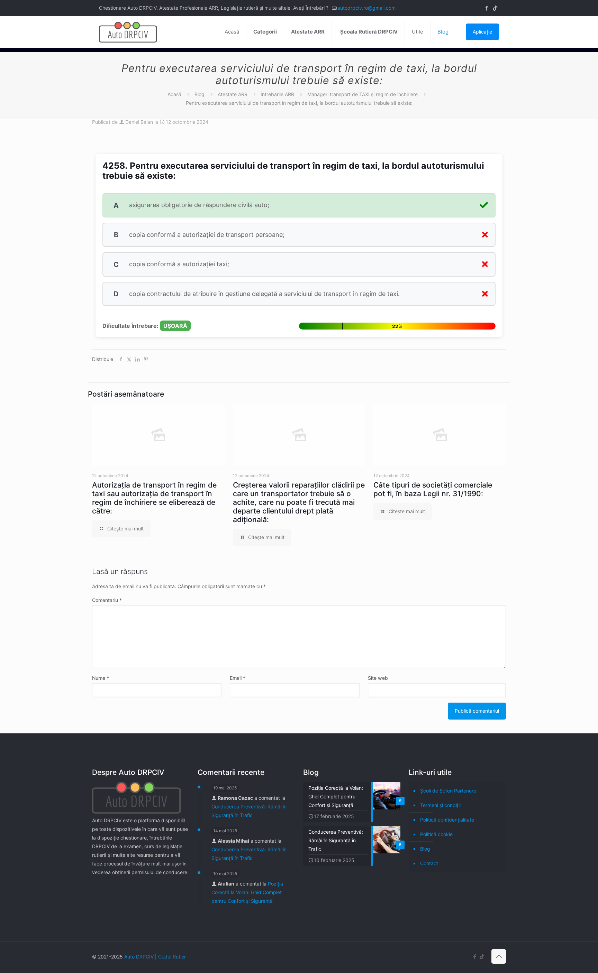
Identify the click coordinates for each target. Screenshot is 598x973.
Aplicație (482, 32)
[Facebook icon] (486, 8)
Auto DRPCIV (139, 957)
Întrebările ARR (277, 94)
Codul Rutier (172, 957)
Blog (199, 94)
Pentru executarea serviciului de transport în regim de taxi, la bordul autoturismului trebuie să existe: (299, 103)
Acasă (174, 94)
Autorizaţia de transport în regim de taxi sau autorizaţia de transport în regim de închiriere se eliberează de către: (154, 498)
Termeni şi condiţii (440, 805)
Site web (378, 678)
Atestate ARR (232, 94)
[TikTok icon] (495, 8)
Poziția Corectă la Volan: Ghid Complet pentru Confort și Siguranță (247, 892)
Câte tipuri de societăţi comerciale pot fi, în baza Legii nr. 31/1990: (432, 489)
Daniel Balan (139, 122)
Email (237, 678)
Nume (100, 678)
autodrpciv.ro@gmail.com (366, 8)
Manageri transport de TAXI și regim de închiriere (362, 94)
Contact (429, 863)
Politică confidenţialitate (447, 820)
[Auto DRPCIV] (128, 31)
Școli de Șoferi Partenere (448, 791)
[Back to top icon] (498, 956)
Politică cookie (436, 834)
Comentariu (107, 600)
